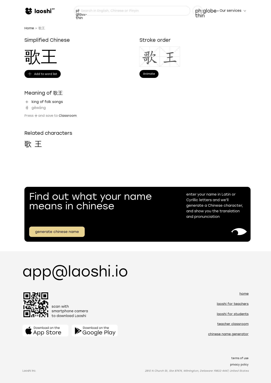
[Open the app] (45, 330)
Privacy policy (239, 364)
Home (29, 28)
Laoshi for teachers (233, 304)
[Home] (39, 10)
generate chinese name (57, 232)
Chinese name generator (228, 334)
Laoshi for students (233, 314)
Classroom (68, 115)
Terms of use (240, 358)
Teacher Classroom (233, 324)
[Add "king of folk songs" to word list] (26, 101)
